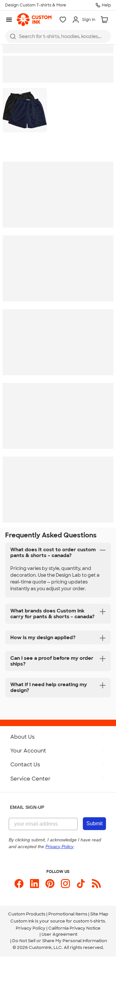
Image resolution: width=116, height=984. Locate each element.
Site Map (99, 914)
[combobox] (58, 36)
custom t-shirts (89, 921)
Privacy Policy (30, 928)
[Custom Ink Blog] (96, 883)
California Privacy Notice (74, 928)
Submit (94, 823)
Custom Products (26, 914)
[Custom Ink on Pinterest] (49, 883)
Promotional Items (67, 914)
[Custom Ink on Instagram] (65, 883)
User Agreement (59, 934)
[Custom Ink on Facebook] (19, 883)
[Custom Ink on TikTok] (80, 883)
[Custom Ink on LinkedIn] (34, 883)
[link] (34, 19)
